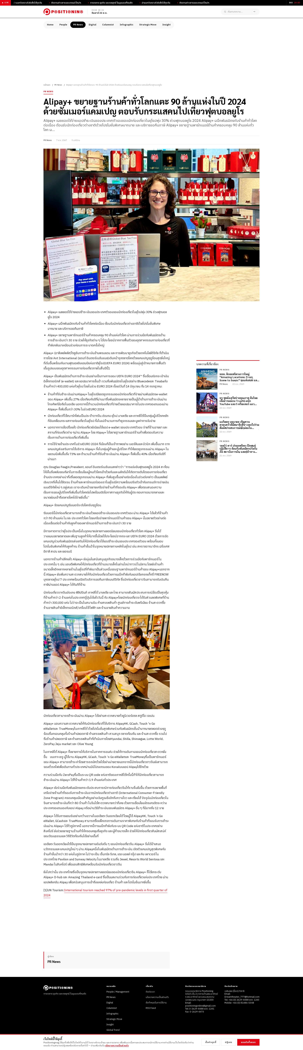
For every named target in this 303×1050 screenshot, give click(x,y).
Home (50, 25)
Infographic (126, 25)
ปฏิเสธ (228, 1042)
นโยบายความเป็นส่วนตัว (157, 997)
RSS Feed (151, 1008)
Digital (92, 25)
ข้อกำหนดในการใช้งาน (156, 1003)
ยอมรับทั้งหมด (248, 1042)
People (63, 25)
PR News (78, 25)
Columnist (108, 25)
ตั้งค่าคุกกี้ (210, 1042)
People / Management (117, 992)
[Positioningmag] (63, 11)
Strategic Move (147, 25)
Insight (166, 25)
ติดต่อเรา (150, 992)
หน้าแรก (46, 85)
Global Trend (113, 1030)
